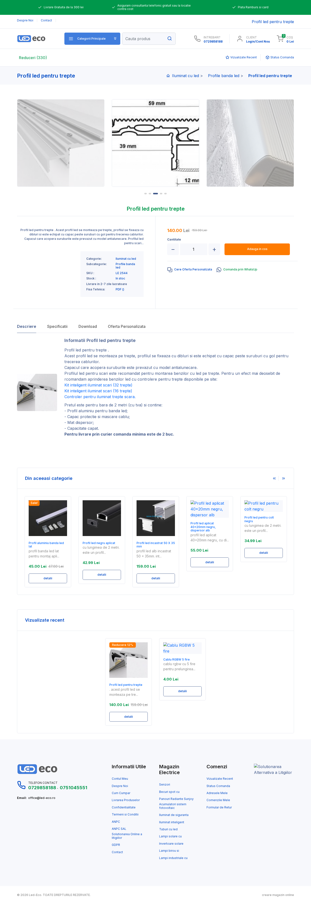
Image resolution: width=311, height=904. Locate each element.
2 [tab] (150, 193)
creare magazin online (278, 895)
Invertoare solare (171, 843)
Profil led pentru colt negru (259, 519)
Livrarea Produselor (126, 800)
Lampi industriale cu (173, 858)
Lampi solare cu (170, 836)
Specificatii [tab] (57, 326)
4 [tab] (161, 193)
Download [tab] (87, 326)
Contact (117, 852)
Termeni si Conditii (125, 814)
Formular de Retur (219, 807)
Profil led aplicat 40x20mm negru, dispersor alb (203, 527)
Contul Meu (120, 778)
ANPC (116, 821)
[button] (92, 39)
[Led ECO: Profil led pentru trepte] (37, 39)
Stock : (91, 278)
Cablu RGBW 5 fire (176, 659)
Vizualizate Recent (220, 778)
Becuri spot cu (169, 792)
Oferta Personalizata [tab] (127, 326)
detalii (47, 578)
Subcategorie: (96, 264)
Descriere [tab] (26, 326)
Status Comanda (218, 786)
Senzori (164, 784)
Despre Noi (120, 786)
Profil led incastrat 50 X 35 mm (156, 544)
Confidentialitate (124, 807)
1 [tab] (145, 193)
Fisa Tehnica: (95, 289)
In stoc (120, 278)
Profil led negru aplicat (99, 543)
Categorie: (94, 258)
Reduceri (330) (33, 57)
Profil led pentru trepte (125, 685)
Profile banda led (223, 75)
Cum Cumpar (121, 793)
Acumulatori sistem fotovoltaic (172, 806)
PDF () (120, 289)
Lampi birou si (169, 850)
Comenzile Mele (218, 800)
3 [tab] (155, 193)
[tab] (189, 269)
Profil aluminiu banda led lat (46, 544)
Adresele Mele (217, 793)
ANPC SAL (119, 829)
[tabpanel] (155, 143)
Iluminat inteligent (171, 822)
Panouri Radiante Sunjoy (176, 799)
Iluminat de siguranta (174, 815)
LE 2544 (122, 273)
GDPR (116, 845)
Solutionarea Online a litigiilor (127, 835)
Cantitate (174, 239)
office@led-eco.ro (41, 798)
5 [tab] (165, 193)
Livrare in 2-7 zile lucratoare (106, 284)
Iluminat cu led (185, 75)
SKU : (90, 273)
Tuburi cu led (168, 829)
